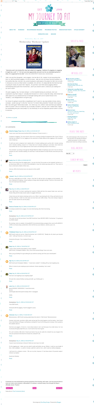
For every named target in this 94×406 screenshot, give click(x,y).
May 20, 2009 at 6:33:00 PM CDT (28, 232)
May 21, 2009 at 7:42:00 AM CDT (23, 315)
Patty (10, 246)
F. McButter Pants (14, 232)
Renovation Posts (65, 29)
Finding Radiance (72, 116)
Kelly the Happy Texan (15, 131)
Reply (10, 155)
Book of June (71, 110)
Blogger (59, 402)
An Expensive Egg (72, 95)
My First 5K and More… (74, 78)
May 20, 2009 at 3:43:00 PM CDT (27, 206)
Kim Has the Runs (73, 84)
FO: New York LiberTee (73, 106)
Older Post (59, 388)
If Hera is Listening (72, 101)
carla (10, 286)
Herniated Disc (43, 34)
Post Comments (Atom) (19, 391)
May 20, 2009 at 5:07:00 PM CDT (25, 216)
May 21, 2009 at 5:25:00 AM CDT (21, 286)
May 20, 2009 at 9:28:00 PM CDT (21, 273)
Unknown (11, 315)
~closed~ (11, 176)
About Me (12, 29)
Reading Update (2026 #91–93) (75, 85)
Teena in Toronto (14, 206)
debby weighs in (72, 122)
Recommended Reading (34, 29)
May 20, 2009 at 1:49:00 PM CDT (20, 189)
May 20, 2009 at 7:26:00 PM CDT (21, 246)
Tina (10, 189)
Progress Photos (51, 29)
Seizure (53, 34)
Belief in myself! (72, 94)
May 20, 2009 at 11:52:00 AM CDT (31, 131)
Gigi (10, 260)
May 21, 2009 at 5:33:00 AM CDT (25, 302)
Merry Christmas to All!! (73, 123)
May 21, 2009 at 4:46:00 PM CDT (25, 340)
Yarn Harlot (71, 99)
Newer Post (9, 388)
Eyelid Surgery (79, 29)
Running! (21, 29)
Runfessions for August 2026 (74, 80)
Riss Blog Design (45, 402)
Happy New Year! (72, 118)
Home (34, 388)
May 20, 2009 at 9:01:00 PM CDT (20, 260)
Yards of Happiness (73, 105)
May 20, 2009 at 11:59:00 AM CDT (22, 160)
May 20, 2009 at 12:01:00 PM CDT (24, 176)
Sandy (11, 160)
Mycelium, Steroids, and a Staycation (76, 90)
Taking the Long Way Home (75, 89)
